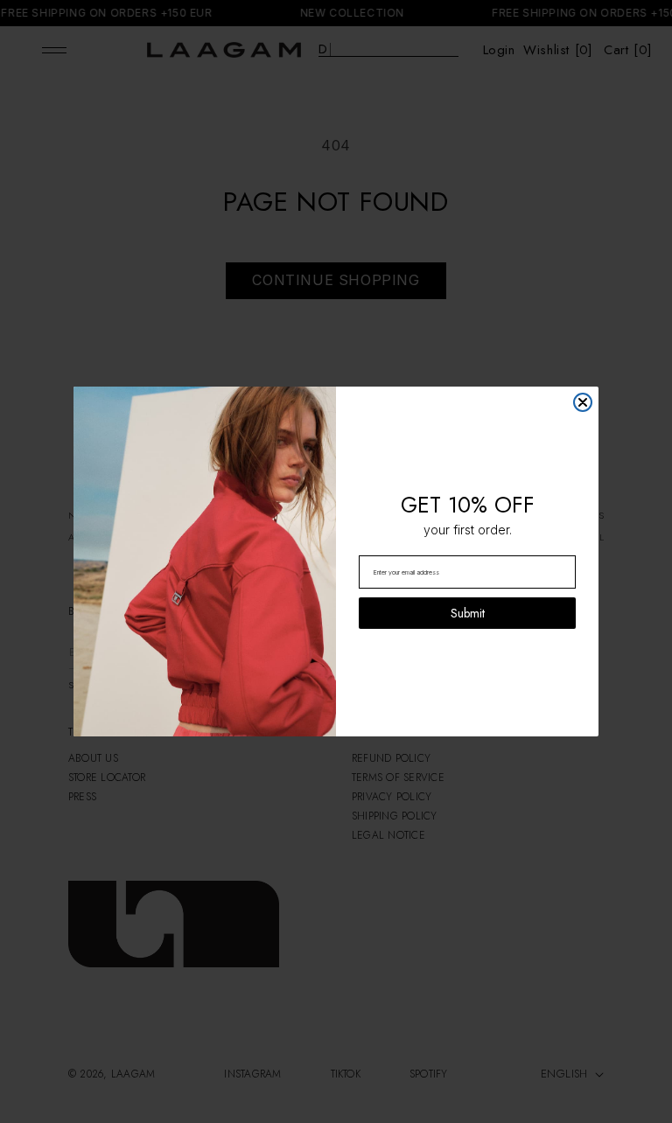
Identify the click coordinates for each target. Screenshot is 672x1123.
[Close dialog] (583, 402)
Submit (468, 613)
